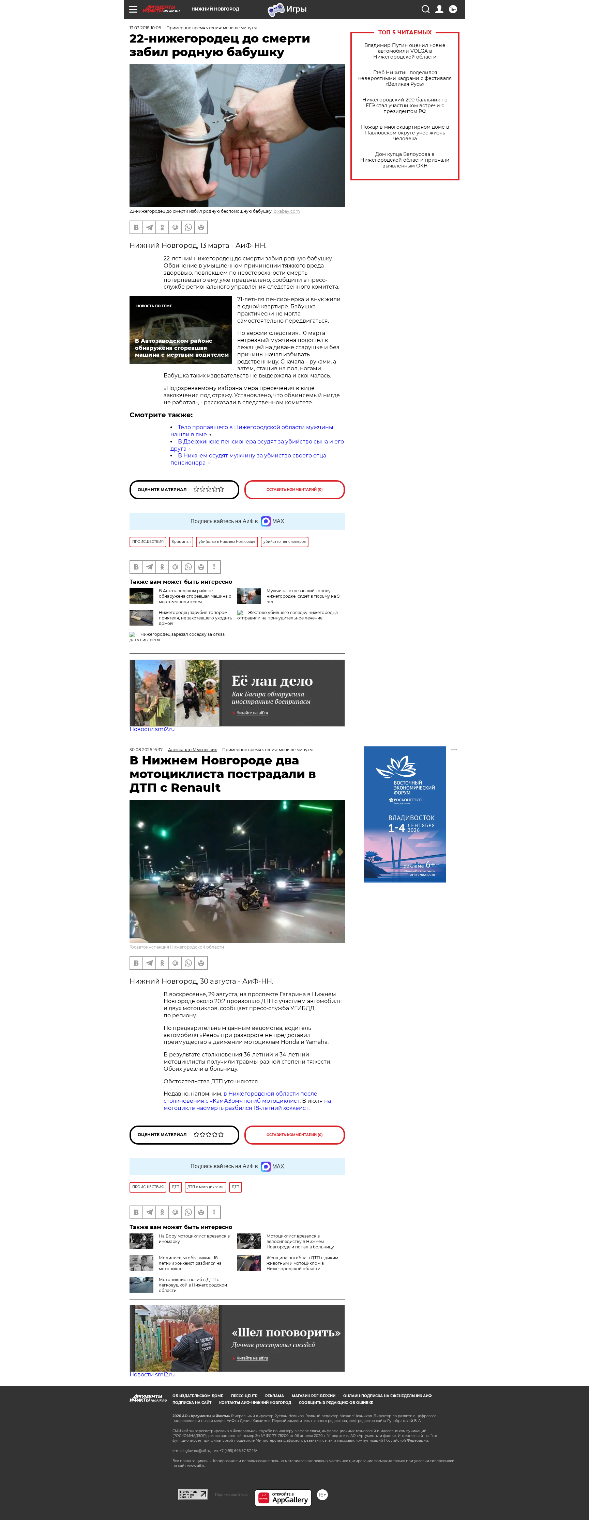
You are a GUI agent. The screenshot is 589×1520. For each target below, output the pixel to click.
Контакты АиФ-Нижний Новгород (255, 1403)
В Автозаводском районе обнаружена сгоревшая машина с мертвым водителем (195, 596)
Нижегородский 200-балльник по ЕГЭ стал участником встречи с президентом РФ (405, 105)
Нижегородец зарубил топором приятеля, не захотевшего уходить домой (195, 618)
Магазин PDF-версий (313, 1396)
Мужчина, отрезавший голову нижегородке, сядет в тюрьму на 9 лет (303, 596)
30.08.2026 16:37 (146, 749)
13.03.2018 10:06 (145, 27)
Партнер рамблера (231, 1494)
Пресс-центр (244, 1396)
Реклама (274, 1396)
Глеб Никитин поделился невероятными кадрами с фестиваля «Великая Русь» (405, 78)
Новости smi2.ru (152, 729)
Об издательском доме (197, 1396)
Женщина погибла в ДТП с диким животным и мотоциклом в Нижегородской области (302, 1263)
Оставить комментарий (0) (295, 489)
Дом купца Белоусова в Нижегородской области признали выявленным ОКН (405, 160)
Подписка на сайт (191, 1403)
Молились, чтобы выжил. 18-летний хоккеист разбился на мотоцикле (190, 1263)
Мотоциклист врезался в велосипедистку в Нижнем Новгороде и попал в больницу (300, 1241)
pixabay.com (287, 211)
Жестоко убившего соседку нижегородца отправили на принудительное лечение (287, 615)
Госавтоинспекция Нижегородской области (177, 947)
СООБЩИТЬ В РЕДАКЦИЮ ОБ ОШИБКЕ (336, 1403)
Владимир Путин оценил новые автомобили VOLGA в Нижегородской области (404, 51)
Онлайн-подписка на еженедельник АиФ (387, 1396)
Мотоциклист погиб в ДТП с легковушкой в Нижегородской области (193, 1285)
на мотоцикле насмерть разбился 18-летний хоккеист (247, 1104)
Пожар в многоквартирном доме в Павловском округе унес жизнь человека (405, 133)
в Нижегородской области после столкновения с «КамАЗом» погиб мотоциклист (240, 1097)
